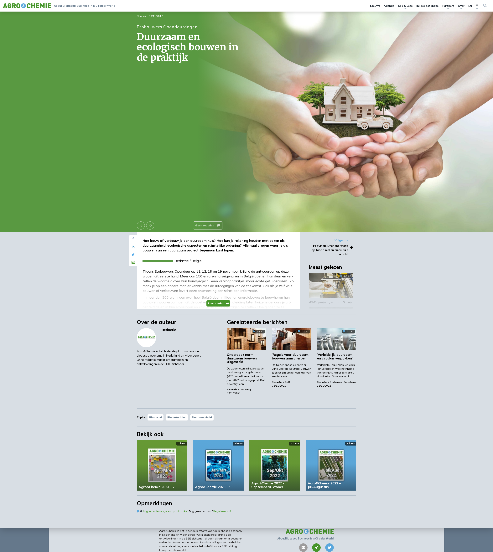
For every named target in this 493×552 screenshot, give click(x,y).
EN (470, 6)
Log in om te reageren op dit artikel (165, 511)
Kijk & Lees (405, 6)
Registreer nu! (222, 511)
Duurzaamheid (202, 417)
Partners (448, 6)
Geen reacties (205, 225)
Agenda (389, 6)
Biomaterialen (176, 417)
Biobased (155, 417)
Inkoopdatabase (427, 6)
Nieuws (375, 6)
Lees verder (216, 303)
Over (461, 6)
